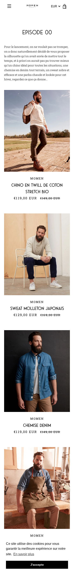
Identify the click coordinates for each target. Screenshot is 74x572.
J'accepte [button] (37, 564)
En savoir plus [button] (23, 554)
